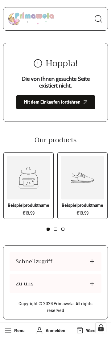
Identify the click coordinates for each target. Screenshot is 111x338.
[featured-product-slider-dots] (48, 229)
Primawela (63, 303)
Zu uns (24, 284)
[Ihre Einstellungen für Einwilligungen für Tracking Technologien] (101, 328)
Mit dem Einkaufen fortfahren (52, 102)
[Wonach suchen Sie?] (98, 19)
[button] (90, 330)
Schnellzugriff (34, 261)
